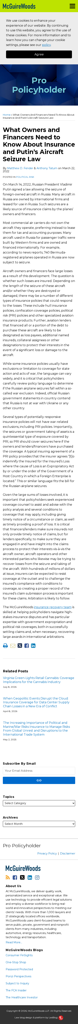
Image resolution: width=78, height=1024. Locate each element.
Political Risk (25, 176)
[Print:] (5, 646)
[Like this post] (26, 645)
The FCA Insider (16, 990)
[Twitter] (22, 877)
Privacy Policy (47, 853)
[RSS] (8, 877)
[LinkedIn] (30, 877)
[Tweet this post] (20, 645)
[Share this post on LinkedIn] (33, 645)
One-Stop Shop (16, 962)
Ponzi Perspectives (18, 976)
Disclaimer (67, 853)
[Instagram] (37, 877)
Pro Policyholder (39, 85)
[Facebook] (15, 877)
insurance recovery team (53, 607)
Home (7, 114)
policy (46, 45)
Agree (39, 54)
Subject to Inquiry (17, 983)
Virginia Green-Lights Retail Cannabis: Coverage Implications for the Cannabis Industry (38, 680)
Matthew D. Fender (20, 168)
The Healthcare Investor (22, 997)
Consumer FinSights (19, 955)
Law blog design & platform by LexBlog (36, 1017)
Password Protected (19, 969)
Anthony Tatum (47, 168)
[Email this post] (12, 645)
